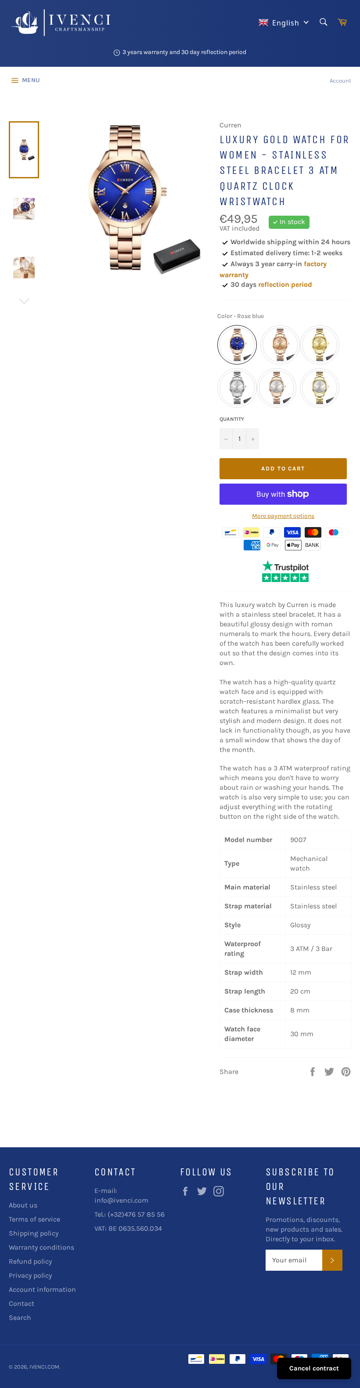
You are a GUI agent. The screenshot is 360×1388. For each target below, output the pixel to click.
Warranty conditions (41, 1247)
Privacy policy (30, 1275)
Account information (42, 1289)
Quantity (232, 419)
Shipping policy (33, 1233)
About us (23, 1205)
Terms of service (34, 1219)
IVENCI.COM (44, 1366)
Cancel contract (314, 1368)
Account (340, 80)
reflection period (285, 284)
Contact (21, 1303)
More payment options (283, 516)
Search (20, 1317)
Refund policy (30, 1261)
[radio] (237, 345)
